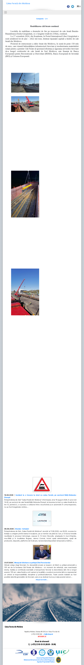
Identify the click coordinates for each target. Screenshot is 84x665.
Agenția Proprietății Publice (46, 662)
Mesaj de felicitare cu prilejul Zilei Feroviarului (32, 563)
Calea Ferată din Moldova (18, 3)
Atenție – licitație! (22, 529)
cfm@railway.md (48, 634)
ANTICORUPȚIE (42, 636)
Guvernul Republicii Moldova (46, 658)
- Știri (42, 19)
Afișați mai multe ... (42, 579)
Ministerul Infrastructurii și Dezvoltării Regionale (39, 660)
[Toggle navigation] (6, 12)
